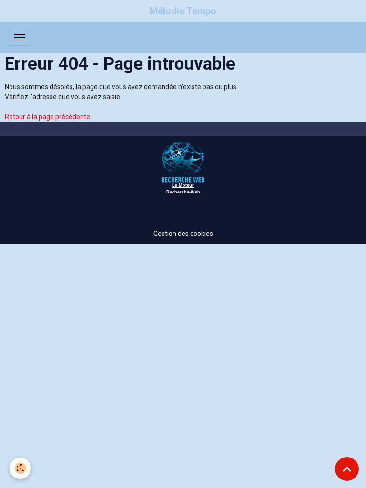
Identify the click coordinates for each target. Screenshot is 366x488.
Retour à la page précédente (47, 117)
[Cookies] (20, 468)
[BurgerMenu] (19, 38)
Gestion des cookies (183, 233)
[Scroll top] (347, 469)
